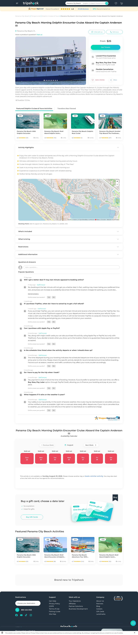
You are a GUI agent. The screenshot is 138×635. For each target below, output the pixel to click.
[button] (49, 297)
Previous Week (48, 445)
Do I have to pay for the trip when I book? (41, 372)
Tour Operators (75, 601)
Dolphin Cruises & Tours (50, 16)
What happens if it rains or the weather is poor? (44, 395)
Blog (98, 606)
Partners (99, 604)
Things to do (35, 16)
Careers (99, 609)
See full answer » (33, 294)
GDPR (51, 606)
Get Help (52, 601)
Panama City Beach (22, 16)
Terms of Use (54, 609)
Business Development (78, 609)
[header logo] (29, 3)
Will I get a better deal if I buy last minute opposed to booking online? (54, 280)
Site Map (52, 614)
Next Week (89, 445)
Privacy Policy (54, 604)
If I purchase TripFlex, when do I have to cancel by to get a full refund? (54, 304)
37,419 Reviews (83, 9)
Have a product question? (28, 35)
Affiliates (72, 604)
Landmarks (100, 614)
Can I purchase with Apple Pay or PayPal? (42, 328)
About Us (100, 601)
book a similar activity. (94, 476)
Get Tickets (105, 47)
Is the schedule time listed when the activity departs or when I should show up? (58, 350)
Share (115, 80)
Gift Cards (100, 611)
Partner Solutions (76, 606)
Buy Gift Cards (32, 517)
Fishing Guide (54, 611)
